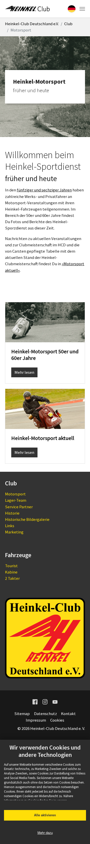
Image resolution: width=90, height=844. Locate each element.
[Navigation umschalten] (82, 9)
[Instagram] (45, 701)
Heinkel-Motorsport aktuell (42, 438)
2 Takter (12, 578)
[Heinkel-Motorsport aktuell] (45, 408)
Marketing (14, 532)
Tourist (11, 565)
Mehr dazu (45, 832)
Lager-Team (15, 500)
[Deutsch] (72, 9)
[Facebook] (35, 701)
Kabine (11, 572)
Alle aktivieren (45, 815)
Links (9, 525)
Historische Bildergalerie (27, 519)
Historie (12, 513)
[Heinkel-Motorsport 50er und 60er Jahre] (45, 322)
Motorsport (15, 494)
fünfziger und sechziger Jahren (44, 190)
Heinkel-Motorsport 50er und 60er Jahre (44, 354)
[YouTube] (55, 701)
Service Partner (19, 507)
